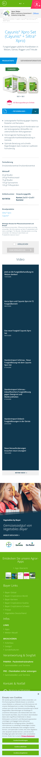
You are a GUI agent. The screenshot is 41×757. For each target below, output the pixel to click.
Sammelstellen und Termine (17, 665)
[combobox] (20, 111)
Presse (8, 609)
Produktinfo (8, 61)
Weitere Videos (20, 473)
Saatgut (8, 646)
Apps (7, 629)
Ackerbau (9, 643)
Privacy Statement (28, 736)
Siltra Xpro (6, 213)
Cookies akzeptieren (20, 753)
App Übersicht (21, 568)
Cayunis (5, 216)
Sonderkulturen (12, 649)
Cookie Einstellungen (20, 740)
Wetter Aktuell (11, 632)
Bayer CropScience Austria (17, 603)
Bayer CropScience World (16, 596)
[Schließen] (1, 13)
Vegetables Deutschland (15, 613)
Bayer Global (10, 592)
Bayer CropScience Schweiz (17, 606)
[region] (20, 724)
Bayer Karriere (11, 599)
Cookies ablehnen (20, 747)
